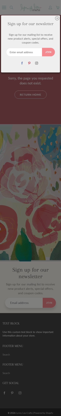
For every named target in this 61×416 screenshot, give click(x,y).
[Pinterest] (29, 63)
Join (48, 51)
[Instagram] (37, 63)
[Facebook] (22, 63)
